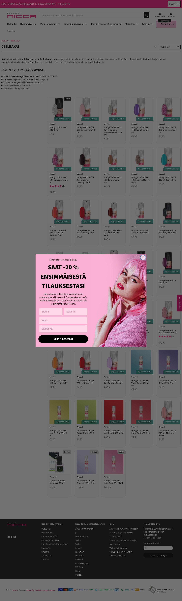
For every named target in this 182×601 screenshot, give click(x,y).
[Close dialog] (142, 257)
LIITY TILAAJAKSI (63, 339)
